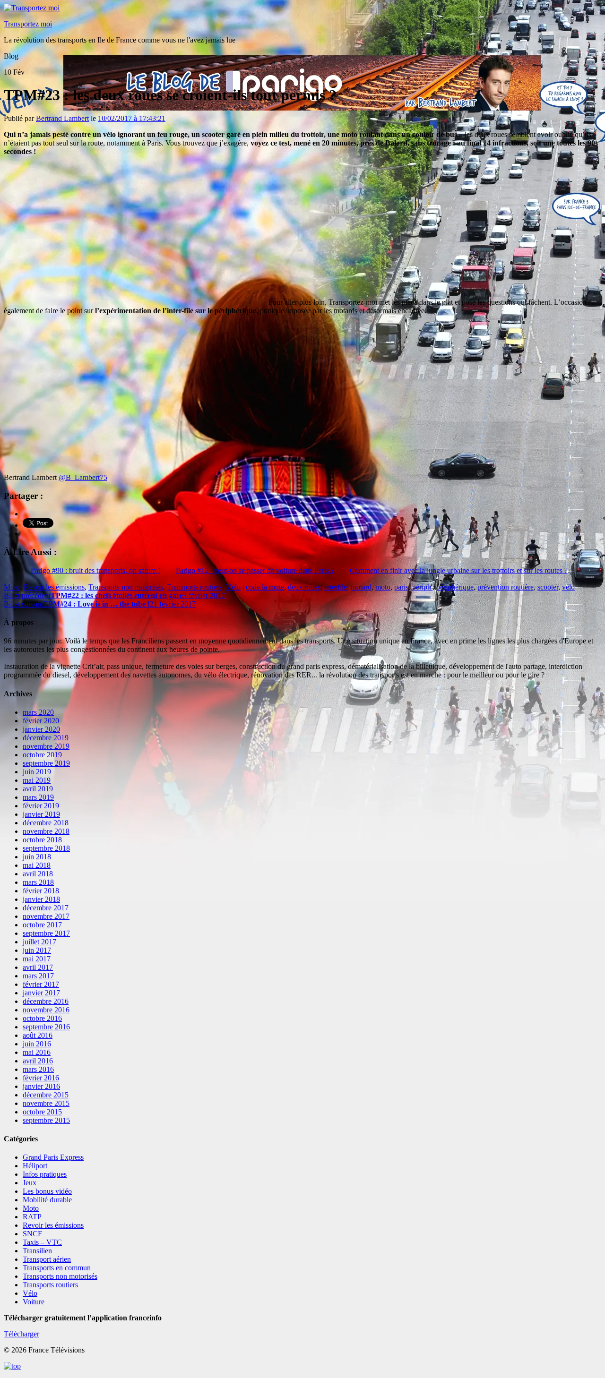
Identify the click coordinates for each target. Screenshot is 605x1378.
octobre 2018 (42, 840)
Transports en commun (57, 1268)
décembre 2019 (46, 738)
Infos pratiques (45, 1174)
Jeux (29, 1183)
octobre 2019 (42, 755)
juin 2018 (37, 857)
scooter (547, 587)
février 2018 (41, 891)
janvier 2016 (41, 1086)
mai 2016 (37, 1052)
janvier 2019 (41, 814)
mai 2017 (37, 959)
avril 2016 (38, 1061)
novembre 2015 (46, 1103)
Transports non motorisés (125, 587)
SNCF (32, 1234)
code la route (265, 587)
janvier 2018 (41, 899)
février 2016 (41, 1078)
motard (361, 587)
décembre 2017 (46, 908)
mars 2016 (38, 1069)
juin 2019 (37, 772)
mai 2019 (37, 780)
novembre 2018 (46, 831)
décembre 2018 (46, 823)
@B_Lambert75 (83, 477)
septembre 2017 (46, 933)
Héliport (35, 1166)
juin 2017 (37, 950)
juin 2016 (37, 1044)
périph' (422, 587)
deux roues (304, 587)
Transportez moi (28, 24)
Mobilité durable (47, 1200)
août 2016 (37, 1035)
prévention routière (505, 587)
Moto (12, 587)
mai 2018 (37, 865)
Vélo (233, 587)
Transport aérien (47, 1259)
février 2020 (41, 721)
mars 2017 (38, 976)
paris (401, 587)
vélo (568, 587)
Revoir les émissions (54, 587)
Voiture (33, 1302)
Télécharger (21, 1334)
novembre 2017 (46, 916)
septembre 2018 (46, 848)
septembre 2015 (46, 1120)
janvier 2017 (41, 993)
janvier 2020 (41, 729)
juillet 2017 (39, 942)
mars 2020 (38, 712)
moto (382, 587)
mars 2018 (38, 882)
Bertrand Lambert (62, 118)
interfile (335, 587)
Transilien (37, 1251)
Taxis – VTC (42, 1242)
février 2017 (41, 984)
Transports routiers (194, 587)
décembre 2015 (46, 1095)
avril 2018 (38, 874)
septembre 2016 (46, 1027)
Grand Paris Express (53, 1157)
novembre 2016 (46, 1010)
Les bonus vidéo (47, 1191)
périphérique (455, 587)
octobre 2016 (42, 1018)
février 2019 (41, 806)
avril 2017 (38, 967)
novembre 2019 (46, 746)
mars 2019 (38, 797)
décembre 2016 (46, 1001)
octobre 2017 (42, 925)
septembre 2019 (46, 763)
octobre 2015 (42, 1112)
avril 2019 (38, 789)
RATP (32, 1217)
